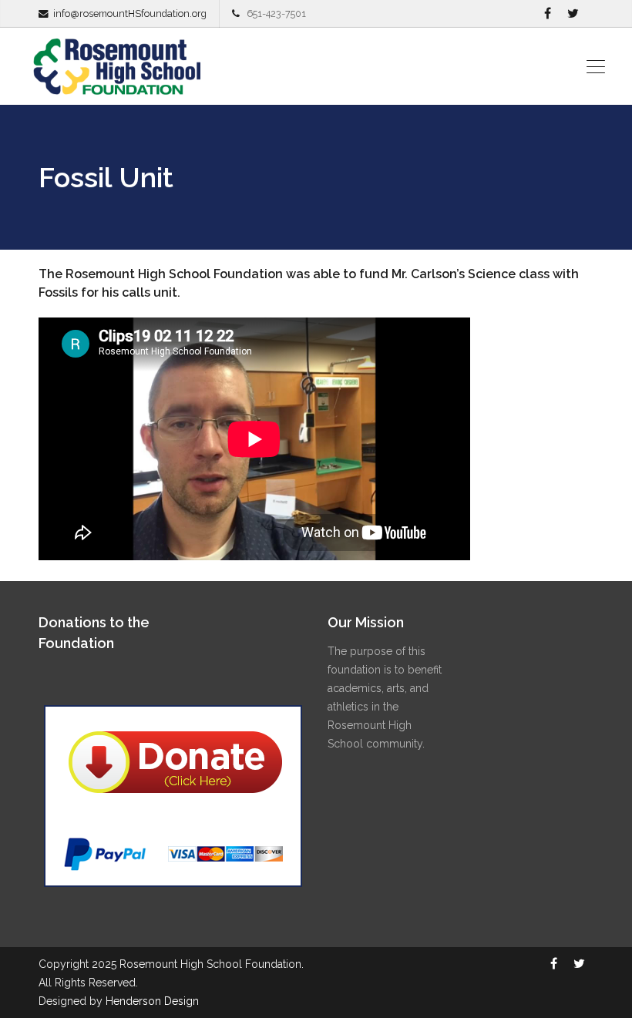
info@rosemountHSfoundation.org (130, 13)
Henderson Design (152, 1001)
